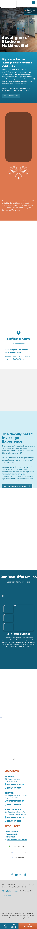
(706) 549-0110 (18, 245)
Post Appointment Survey (17, 839)
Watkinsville (8, 203)
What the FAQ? (12, 832)
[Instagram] (20, 875)
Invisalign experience (23, 74)
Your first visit (12, 834)
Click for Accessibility (27, 891)
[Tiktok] (25, 875)
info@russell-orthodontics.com (18, 269)
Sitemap (15, 891)
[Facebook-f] (12, 875)
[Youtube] (16, 875)
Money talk (10, 837)
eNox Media (8, 895)
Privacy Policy (6, 891)
